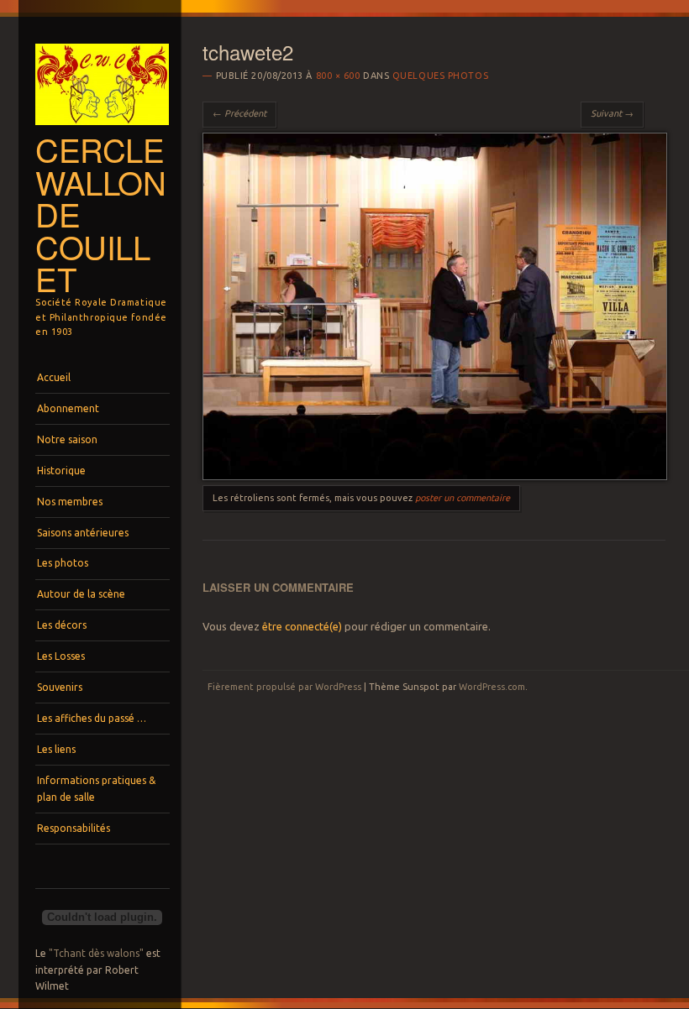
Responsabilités (73, 828)
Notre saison (67, 439)
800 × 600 (338, 76)
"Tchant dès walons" (96, 953)
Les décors (62, 625)
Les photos (62, 562)
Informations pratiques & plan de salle (96, 788)
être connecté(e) (302, 626)
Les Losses (61, 656)
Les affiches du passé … (91, 718)
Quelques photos (440, 76)
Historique (61, 470)
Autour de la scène (81, 593)
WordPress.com (492, 687)
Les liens (56, 749)
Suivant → (612, 113)
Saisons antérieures (83, 532)
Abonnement (68, 408)
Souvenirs (59, 687)
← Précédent (239, 113)
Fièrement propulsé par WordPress (284, 687)
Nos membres (70, 501)
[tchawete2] (434, 476)
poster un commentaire (462, 498)
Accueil (54, 377)
